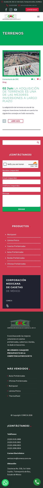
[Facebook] (6, 9)
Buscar (37, 142)
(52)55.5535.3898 (14, 439)
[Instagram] (10, 9)
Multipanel (11, 234)
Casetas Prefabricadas (16, 246)
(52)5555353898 (13, 5)
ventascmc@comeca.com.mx (29, 5)
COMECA (9, 300)
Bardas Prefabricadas (16, 258)
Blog (4, 82)
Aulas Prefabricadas (15, 252)
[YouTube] (15, 9)
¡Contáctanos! (32, 9)
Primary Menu (38, 16)
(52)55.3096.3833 (14, 445)
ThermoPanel (14, 396)
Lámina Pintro (13, 240)
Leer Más (15, 121)
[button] (4, 121)
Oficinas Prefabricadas (16, 264)
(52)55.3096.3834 (14, 448)
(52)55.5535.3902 (14, 442)
